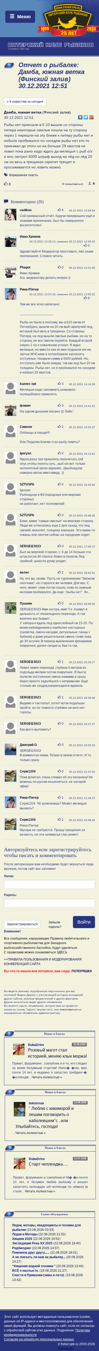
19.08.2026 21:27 (53, 1270)
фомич (25, 405)
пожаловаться (74, 184)
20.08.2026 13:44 (70, 1266)
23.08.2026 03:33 (40, 1230)
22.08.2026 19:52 (46, 1239)
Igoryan (25, 453)
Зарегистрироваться (22, 924)
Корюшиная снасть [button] (23, 175)
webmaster (66, 1348)
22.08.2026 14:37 (45, 1248)
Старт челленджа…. (48, 1164)
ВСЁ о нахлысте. (25, 1270)
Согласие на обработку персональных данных (39, 1339)
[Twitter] (86, 116)
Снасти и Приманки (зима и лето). (38, 1275)
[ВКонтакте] (80, 116)
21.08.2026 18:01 (64, 1252)
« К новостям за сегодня (25, 101)
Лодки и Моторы (24, 1234)
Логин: (9, 876)
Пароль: (10, 895)
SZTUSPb (27, 484)
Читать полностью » (47, 1077)
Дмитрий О (28, 745)
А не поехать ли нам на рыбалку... (38, 1257)
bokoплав (36, 1103)
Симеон (26, 427)
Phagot (25, 267)
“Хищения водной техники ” (33, 1266)
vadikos (26, 210)
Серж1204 (28, 771)
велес (24, 572)
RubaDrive (36, 1045)
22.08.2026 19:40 (67, 1243)
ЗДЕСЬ (62, 952)
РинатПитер (29, 289)
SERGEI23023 (30, 546)
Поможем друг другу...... (30, 1252)
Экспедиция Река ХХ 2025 (32, 1243)
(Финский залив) (37, 112)
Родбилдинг (21, 1248)
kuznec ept (28, 384)
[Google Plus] (91, 116)
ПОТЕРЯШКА (82, 971)
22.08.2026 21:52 (52, 1234)
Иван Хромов (30, 236)
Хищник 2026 (22, 1239)
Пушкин (26, 603)
